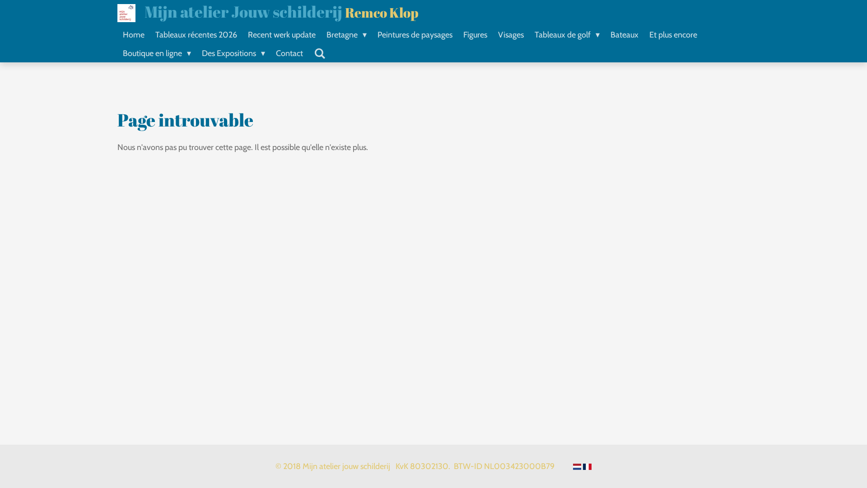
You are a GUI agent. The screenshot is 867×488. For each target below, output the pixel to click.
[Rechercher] (319, 54)
